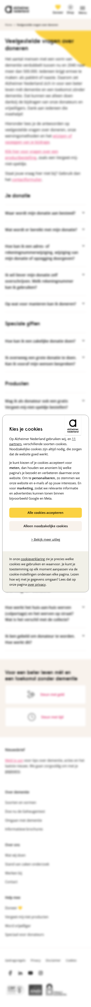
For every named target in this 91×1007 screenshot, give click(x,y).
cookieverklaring (33, 559)
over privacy (37, 584)
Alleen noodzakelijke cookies (45, 526)
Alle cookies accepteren (45, 512)
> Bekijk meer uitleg (45, 539)
